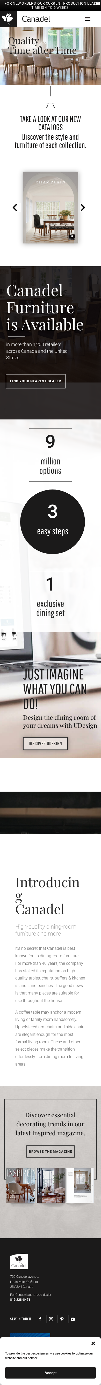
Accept (51, 1373)
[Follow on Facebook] (40, 1319)
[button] (16, 207)
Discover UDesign (45, 743)
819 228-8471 (20, 1300)
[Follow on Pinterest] (61, 1319)
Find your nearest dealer (35, 381)
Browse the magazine (50, 1151)
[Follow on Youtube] (72, 1319)
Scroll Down (50, 74)
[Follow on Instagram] (50, 1319)
